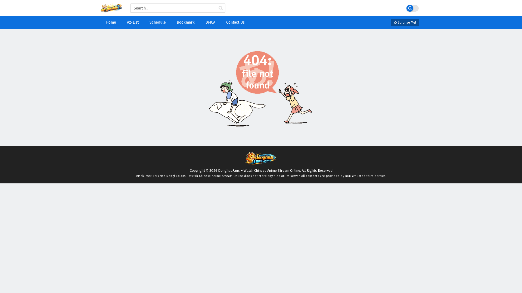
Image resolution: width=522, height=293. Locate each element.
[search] (221, 8)
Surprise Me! (406, 22)
